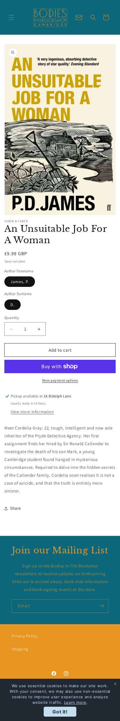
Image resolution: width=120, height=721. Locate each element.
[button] (11, 17)
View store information (32, 411)
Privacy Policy (24, 635)
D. (12, 304)
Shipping (20, 649)
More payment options (60, 380)
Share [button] (15, 508)
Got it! (59, 712)
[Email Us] (79, 17)
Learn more (75, 702)
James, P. (19, 281)
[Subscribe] (101, 606)
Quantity (11, 317)
